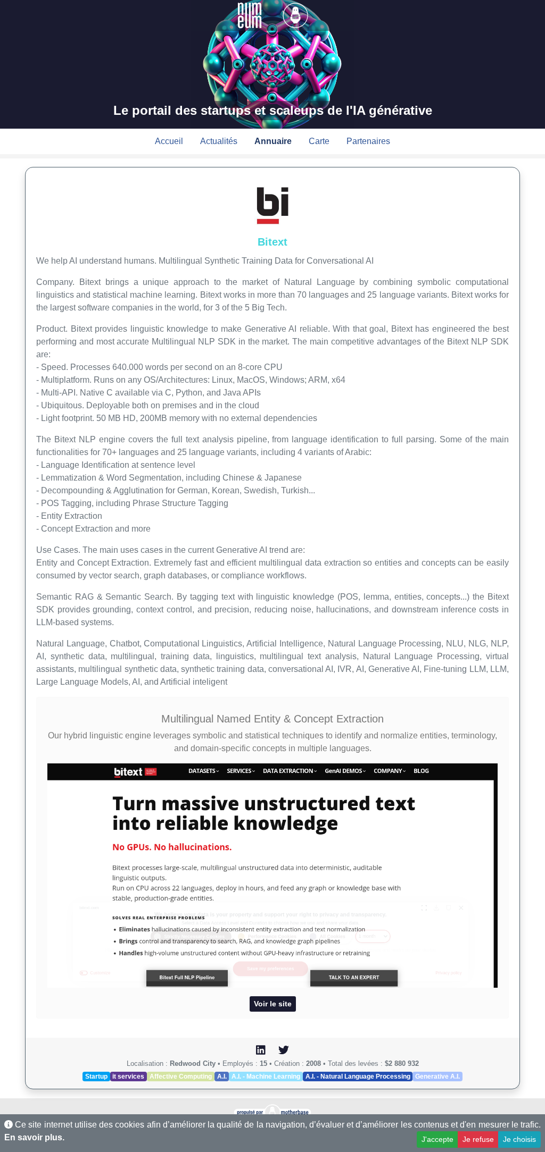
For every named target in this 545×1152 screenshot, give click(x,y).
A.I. (222, 1076)
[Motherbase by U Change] (295, 14)
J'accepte (437, 1139)
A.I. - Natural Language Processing (357, 1076)
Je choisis (519, 1139)
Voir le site (273, 1003)
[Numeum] (251, 14)
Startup (96, 1076)
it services (128, 1076)
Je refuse (478, 1139)
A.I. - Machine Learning (266, 1076)
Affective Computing (181, 1076)
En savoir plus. (34, 1137)
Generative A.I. (437, 1076)
